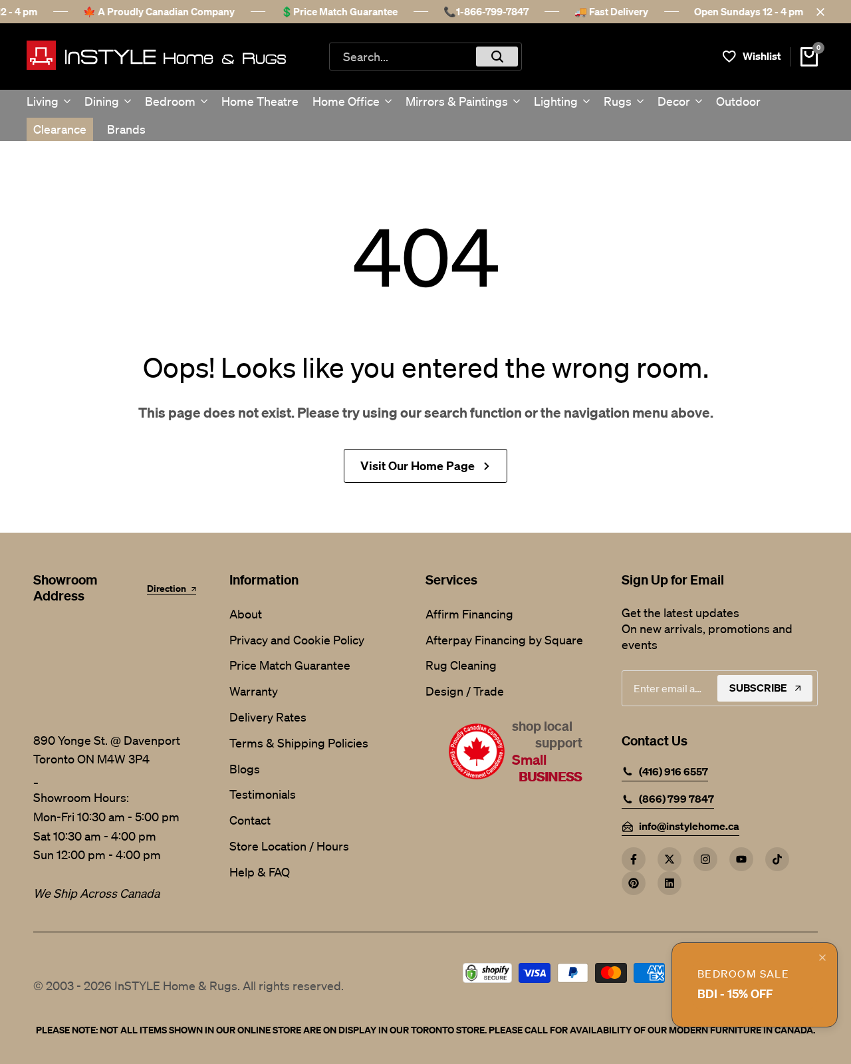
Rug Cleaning (461, 665)
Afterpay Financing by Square (504, 639)
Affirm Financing (469, 613)
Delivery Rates (267, 717)
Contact (250, 820)
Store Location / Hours (289, 846)
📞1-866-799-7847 (486, 11)
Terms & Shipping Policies (298, 742)
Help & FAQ (259, 871)
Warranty (253, 691)
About (245, 613)
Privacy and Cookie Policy (296, 639)
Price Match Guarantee (289, 665)
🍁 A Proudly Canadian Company (159, 11)
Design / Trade (465, 691)
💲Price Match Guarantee (339, 11)
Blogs (244, 768)
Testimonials (262, 794)
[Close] (817, 12)
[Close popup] (822, 958)
